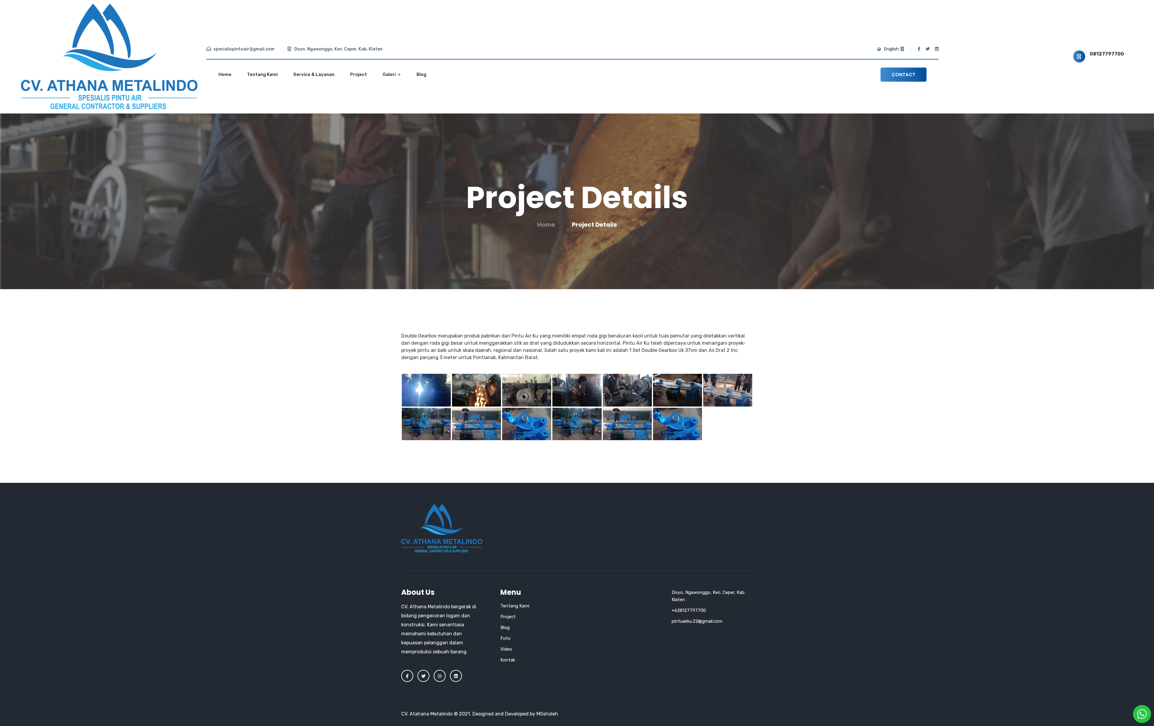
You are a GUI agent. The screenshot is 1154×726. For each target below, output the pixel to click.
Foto (505, 638)
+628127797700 (689, 610)
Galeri (390, 74)
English (892, 49)
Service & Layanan (313, 74)
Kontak (507, 660)
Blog (421, 74)
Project (358, 74)
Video (506, 649)
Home (224, 74)
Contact (903, 74)
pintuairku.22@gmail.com (697, 621)
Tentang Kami (262, 74)
